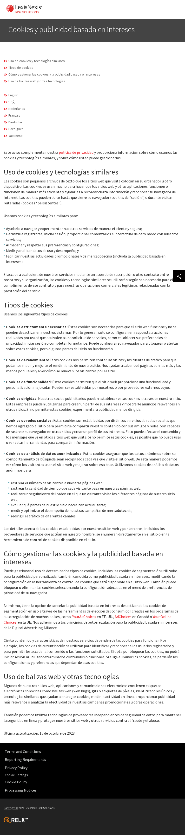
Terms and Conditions (23, 751)
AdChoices (123, 616)
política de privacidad (76, 152)
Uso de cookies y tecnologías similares (36, 61)
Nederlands (16, 108)
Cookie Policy (16, 781)
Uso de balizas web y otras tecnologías (36, 81)
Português (16, 129)
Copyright (11, 808)
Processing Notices (21, 790)
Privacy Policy (16, 767)
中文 (11, 102)
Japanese (15, 135)
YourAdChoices (84, 616)
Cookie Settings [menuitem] (16, 775)
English (13, 95)
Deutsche (15, 122)
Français (14, 115)
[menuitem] (94, 751)
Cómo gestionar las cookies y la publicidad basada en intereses (54, 74)
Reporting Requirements (25, 759)
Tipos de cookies (20, 67)
